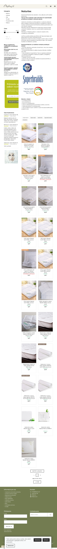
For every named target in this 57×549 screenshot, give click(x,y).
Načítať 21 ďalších (37, 471)
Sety (7, 17)
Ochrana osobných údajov (11, 493)
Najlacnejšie (33, 117)
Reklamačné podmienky (10, 495)
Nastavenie (11, 545)
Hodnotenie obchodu (10, 505)
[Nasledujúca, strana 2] (37, 475)
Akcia (8, 36)
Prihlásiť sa (9, 526)
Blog (6, 503)
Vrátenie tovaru (8, 496)
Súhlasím (46, 540)
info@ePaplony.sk (36, 491)
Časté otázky (8, 501)
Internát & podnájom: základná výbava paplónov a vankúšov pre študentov (11, 69)
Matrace (8, 22)
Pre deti (7, 19)
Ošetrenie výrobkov (9, 500)
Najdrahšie (40, 117)
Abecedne (25, 119)
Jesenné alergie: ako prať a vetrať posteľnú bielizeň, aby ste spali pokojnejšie (11, 58)
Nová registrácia (7, 530)
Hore (37, 482)
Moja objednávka (9, 498)
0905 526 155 (35, 493)
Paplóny (8, 13)
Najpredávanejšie (48, 117)
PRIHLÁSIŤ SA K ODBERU (14, 101)
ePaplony (34, 495)
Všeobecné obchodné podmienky (13, 492)
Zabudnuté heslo (8, 531)
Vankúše (8, 15)
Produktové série (10, 20)
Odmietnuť (37, 540)
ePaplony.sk (34, 496)
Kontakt (6, 506)
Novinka (8, 38)
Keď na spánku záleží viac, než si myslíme (11, 50)
